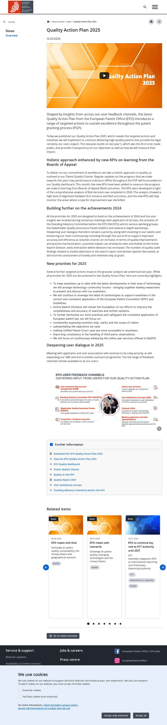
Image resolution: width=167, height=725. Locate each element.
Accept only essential (116, 715)
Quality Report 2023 (65, 479)
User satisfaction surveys (68, 485)
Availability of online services (23, 663)
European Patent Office (135, 651)
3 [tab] (99, 623)
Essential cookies (32, 690)
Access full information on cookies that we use (44, 708)
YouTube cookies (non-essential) (40, 696)
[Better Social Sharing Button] (159, 22)
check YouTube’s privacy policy (61, 705)
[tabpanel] (66, 568)
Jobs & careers (71, 650)
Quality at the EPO (64, 474)
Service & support (20, 650)
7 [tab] (120, 623)
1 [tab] (88, 623)
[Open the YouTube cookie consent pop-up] (104, 75)
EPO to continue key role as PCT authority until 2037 (141, 546)
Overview (12, 35)
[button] (33, 7)
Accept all (141, 715)
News (69, 21)
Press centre (70, 659)
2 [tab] (93, 623)
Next (163, 567)
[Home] (20, 7)
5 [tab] (109, 623)
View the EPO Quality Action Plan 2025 (75, 458)
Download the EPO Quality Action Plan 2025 (78, 453)
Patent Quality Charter (66, 469)
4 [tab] (104, 623)
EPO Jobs (155, 651)
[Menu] (155, 7)
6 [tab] (115, 623)
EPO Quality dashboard (67, 464)
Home (11, 21)
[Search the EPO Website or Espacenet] (145, 7)
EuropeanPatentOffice (134, 660)
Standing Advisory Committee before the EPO (79, 490)
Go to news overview (65, 635)
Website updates (16, 657)
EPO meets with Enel (64, 543)
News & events (58, 21)
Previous (46, 567)
